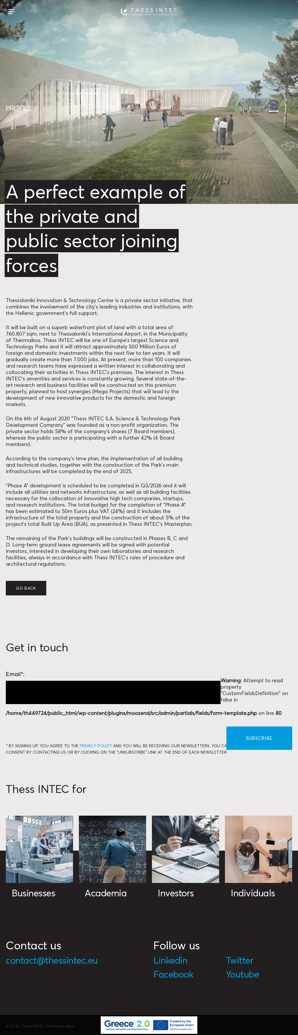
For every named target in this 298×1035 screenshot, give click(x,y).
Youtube (242, 974)
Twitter (239, 960)
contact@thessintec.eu (52, 960)
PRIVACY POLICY (96, 745)
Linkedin (170, 960)
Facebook (173, 974)
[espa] (149, 1025)
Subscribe (259, 738)
